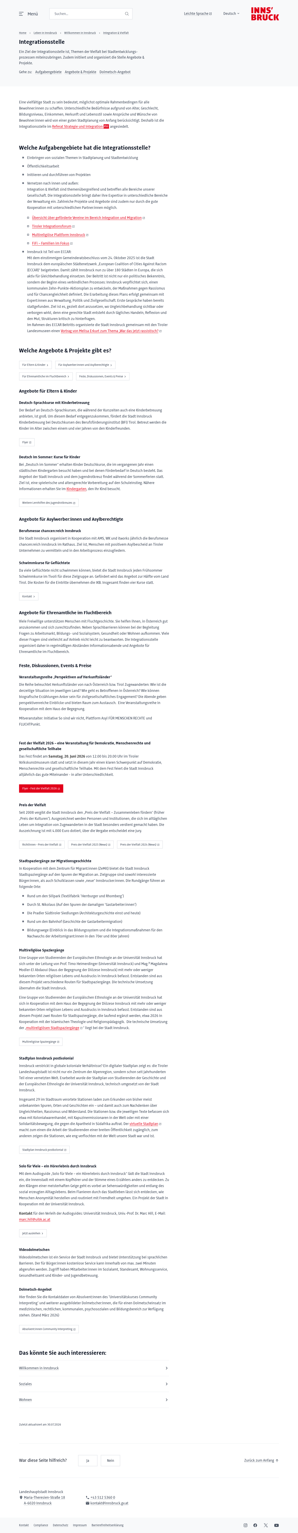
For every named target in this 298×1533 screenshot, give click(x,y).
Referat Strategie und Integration (77, 127)
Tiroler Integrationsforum (51, 226)
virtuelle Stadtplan (144, 1124)
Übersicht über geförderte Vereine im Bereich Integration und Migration (87, 218)
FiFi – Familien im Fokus (50, 244)
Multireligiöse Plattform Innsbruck (58, 235)
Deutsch (229, 14)
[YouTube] (276, 1525)
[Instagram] (245, 1525)
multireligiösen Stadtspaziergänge (52, 1028)
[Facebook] (255, 1525)
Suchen (127, 13)
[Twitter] (266, 1525)
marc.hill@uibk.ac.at (34, 1220)
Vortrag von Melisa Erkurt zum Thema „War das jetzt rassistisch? (109, 331)
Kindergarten (76, 489)
